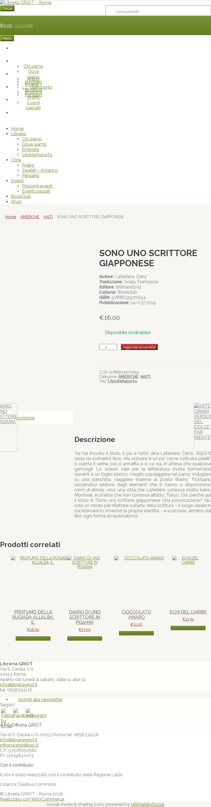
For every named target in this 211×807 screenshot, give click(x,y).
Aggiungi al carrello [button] (33, 638)
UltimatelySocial (147, 804)
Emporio (30, 149)
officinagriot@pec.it (19, 745)
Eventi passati (33, 105)
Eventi (24, 86)
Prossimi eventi (33, 94)
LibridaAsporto (37, 154)
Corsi (24, 74)
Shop (28, 112)
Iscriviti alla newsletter (40, 699)
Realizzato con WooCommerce (32, 799)
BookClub (28, 99)
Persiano (30, 175)
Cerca (7, 8)
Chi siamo (33, 66)
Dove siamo (34, 144)
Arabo (33, 79)
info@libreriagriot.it (18, 684)
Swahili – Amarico (40, 170)
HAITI (48, 217)
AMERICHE (29, 217)
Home (28, 48)
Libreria (24, 61)
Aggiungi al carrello (139, 347)
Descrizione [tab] (23, 418)
